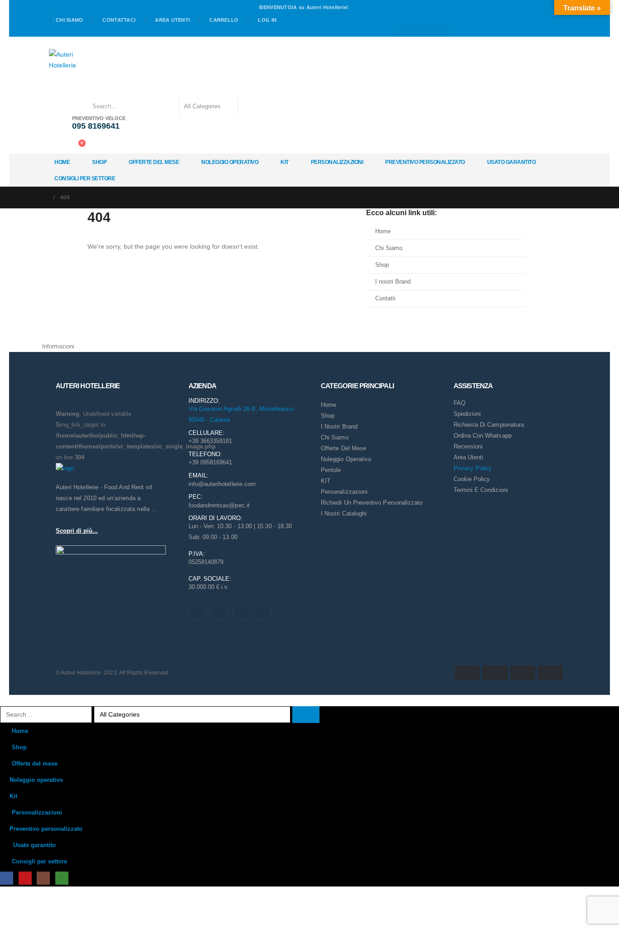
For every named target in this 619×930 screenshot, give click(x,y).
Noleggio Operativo (346, 459)
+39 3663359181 (210, 441)
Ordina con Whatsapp (483, 435)
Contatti (385, 298)
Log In (267, 20)
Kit (284, 162)
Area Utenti (172, 20)
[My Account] (58, 145)
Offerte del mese (154, 162)
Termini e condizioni (481, 490)
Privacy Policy (473, 468)
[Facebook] (404, 29)
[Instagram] (429, 29)
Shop (99, 162)
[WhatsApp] (443, 29)
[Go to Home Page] (45, 197)
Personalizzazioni (337, 162)
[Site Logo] (64, 60)
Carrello (223, 20)
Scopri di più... (77, 530)
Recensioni (468, 446)
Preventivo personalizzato (425, 162)
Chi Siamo (388, 248)
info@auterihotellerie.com (222, 484)
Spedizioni (467, 413)
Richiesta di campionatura (489, 424)
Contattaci (118, 20)
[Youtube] (416, 29)
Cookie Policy (472, 479)
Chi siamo (69, 20)
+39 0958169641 (210, 462)
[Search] (251, 106)
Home (62, 162)
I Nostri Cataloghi (344, 513)
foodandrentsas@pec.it (219, 505)
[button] (5, 700)
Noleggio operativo (229, 162)
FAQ (459, 403)
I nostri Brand (393, 282)
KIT (325, 480)
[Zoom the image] (65, 468)
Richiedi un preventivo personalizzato (371, 502)
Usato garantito (511, 162)
